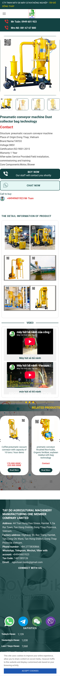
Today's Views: (9, 634)
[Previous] (5, 66)
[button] (4, 13)
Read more (14, 470)
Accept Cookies (30, 671)
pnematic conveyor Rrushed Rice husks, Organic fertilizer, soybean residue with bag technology (46, 452)
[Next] (55, 66)
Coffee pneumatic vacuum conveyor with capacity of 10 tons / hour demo (14, 449)
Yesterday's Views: (11, 640)
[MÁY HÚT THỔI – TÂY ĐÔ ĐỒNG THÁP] (31, 13)
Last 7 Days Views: (11, 646)
